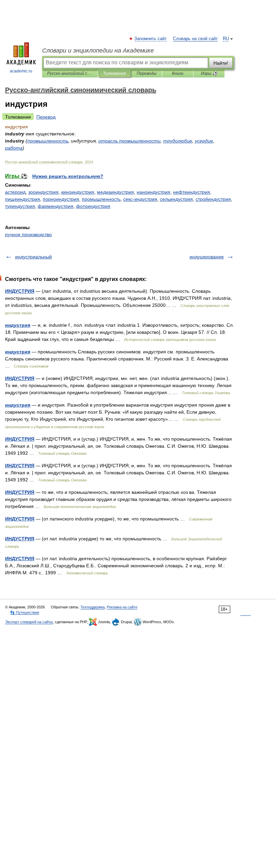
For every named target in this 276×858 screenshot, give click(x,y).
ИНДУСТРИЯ (19, 291)
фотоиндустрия (93, 206)
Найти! (220, 63)
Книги (177, 73)
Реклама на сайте (122, 607)
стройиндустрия (213, 199)
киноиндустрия (77, 192)
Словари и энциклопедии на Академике (98, 50)
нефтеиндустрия (191, 192)
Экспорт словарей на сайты (29, 622)
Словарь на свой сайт (195, 38)
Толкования (114, 73)
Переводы (147, 73)
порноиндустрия (61, 199)
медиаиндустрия (115, 192)
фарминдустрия (55, 206)
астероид (15, 192)
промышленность (101, 199)
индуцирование (206, 256)
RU (226, 38)
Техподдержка (92, 607)
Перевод (46, 117)
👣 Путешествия (24, 612)
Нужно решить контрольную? (67, 176)
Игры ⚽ (209, 73)
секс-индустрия (140, 199)
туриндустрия (20, 206)
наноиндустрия (153, 192)
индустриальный (33, 256)
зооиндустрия (43, 192)
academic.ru (21, 71)
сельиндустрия (176, 199)
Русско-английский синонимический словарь (70, 73)
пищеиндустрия (22, 199)
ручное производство (28, 234)
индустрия (17, 325)
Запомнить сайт (151, 38)
